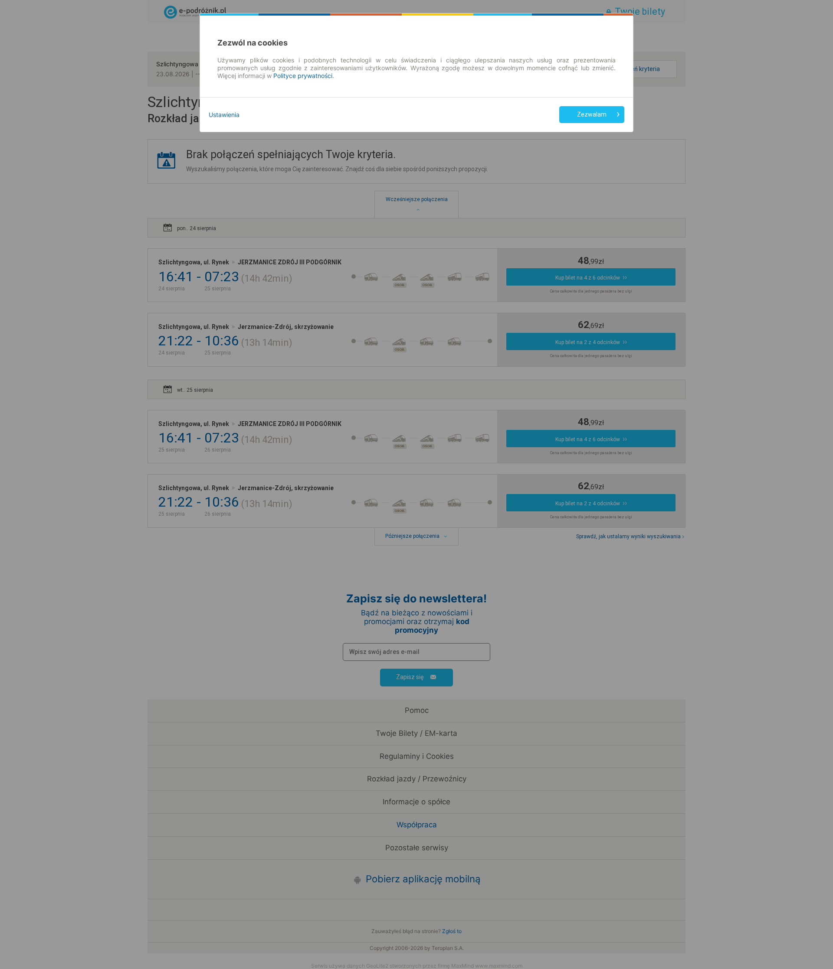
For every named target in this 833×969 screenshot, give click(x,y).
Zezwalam (592, 114)
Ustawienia (224, 114)
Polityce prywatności (302, 75)
